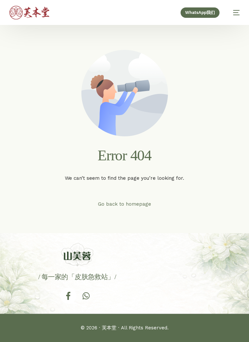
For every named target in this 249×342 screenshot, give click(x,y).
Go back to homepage (124, 204)
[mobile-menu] (233, 12)
